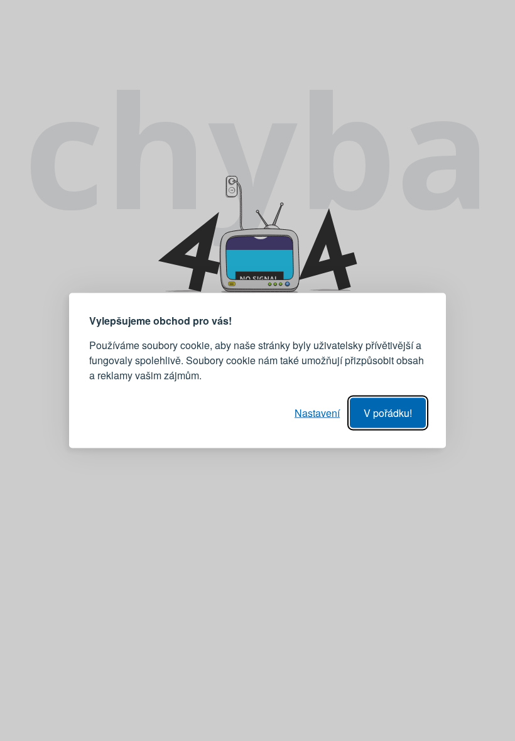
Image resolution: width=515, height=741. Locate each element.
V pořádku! (388, 413)
